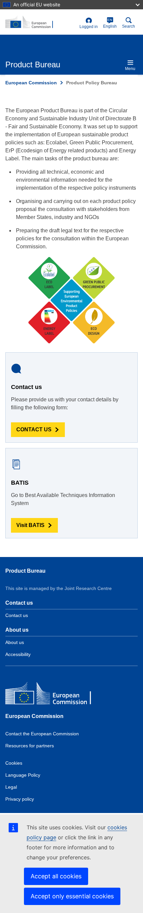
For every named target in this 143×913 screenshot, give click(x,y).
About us (14, 642)
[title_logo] (41, 22)
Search (128, 26)
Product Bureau (25, 571)
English (110, 23)
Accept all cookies (56, 876)
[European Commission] (53, 695)
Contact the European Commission (42, 733)
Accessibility (18, 654)
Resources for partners (29, 745)
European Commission (31, 82)
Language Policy (22, 775)
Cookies (13, 763)
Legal (11, 787)
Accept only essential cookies (72, 896)
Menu (130, 68)
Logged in (88, 26)
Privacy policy (19, 799)
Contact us (16, 615)
